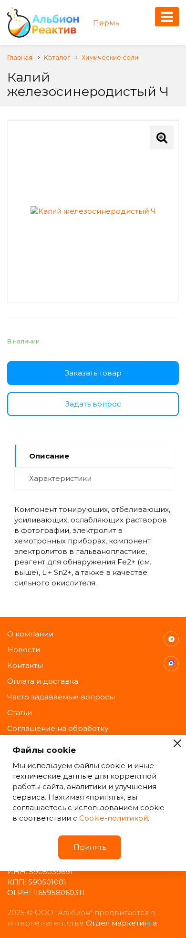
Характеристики (60, 478)
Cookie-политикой (113, 818)
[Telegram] (171, 638)
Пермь (106, 22)
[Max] (171, 663)
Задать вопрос (93, 403)
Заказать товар (93, 372)
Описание (49, 455)
